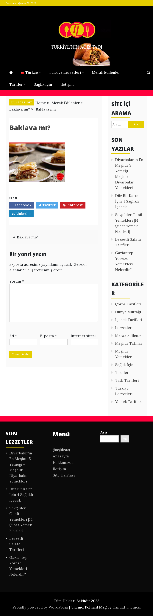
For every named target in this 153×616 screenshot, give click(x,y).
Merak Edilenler (106, 72)
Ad (13, 335)
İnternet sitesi (83, 335)
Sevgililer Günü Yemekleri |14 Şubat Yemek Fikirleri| (21, 519)
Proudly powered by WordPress (41, 607)
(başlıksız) (61, 449)
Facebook (22, 205)
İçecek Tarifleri (128, 319)
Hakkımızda (63, 462)
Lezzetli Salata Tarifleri (16, 544)
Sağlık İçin (43, 84)
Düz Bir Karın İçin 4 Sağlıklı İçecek (127, 201)
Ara (103, 432)
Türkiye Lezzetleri (65, 72)
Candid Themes (126, 607)
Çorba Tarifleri (128, 304)
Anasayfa (61, 456)
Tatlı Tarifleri (127, 380)
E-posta (48, 335)
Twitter (48, 205)
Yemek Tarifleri (128, 401)
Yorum (16, 281)
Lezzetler (123, 327)
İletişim (67, 84)
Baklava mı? (27, 237)
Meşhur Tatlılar (128, 343)
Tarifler (16, 84)
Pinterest (74, 205)
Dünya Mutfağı (128, 311)
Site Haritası (64, 475)
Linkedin (23, 213)
